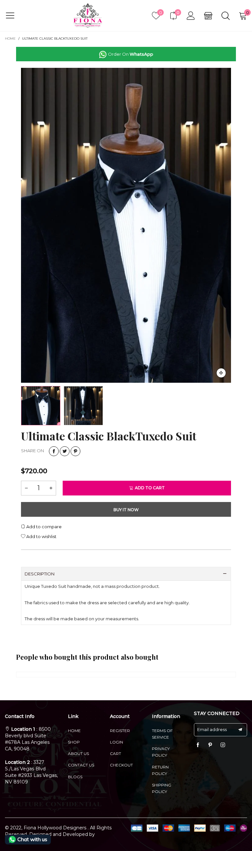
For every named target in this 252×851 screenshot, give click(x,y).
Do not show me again (130, 163)
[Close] (245, 57)
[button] (104, 121)
